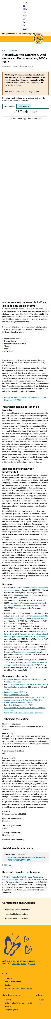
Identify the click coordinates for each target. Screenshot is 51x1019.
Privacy (8, 1006)
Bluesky (41, 1000)
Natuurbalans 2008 (20, 595)
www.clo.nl (15, 882)
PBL (18, 964)
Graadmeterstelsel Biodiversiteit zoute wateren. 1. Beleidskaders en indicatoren (26, 618)
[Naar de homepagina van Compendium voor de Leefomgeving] (25, 16)
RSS (40, 1003)
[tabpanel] (25, 204)
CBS (13, 964)
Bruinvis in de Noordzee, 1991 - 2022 (18, 705)
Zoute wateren (9, 106)
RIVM (23, 964)
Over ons (8, 979)
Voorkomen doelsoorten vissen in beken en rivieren (23, 713)
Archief (8, 1000)
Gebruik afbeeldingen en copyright (18, 1003)
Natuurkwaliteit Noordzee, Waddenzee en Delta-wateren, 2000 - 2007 (26, 859)
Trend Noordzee (24, 106)
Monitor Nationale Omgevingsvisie (18, 988)
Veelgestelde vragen (13, 982)
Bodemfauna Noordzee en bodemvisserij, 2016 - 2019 (25, 697)
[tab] (9, 106)
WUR (32, 964)
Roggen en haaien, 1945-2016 (15, 692)
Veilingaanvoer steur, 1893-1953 (16, 695)
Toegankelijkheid (11, 1010)
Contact (8, 985)
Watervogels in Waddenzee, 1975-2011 (19, 703)
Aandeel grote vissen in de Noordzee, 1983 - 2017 (23, 700)
